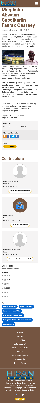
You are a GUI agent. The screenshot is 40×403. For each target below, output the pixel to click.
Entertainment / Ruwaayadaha (12, 315)
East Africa (20, 340)
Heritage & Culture (20, 348)
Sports (20, 336)
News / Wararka (9, 146)
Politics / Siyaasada (9, 306)
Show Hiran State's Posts (20, 225)
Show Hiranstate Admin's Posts (20, 191)
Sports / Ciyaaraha (26, 306)
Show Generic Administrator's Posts (20, 259)
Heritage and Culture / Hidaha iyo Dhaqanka (17, 320)
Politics (20, 332)
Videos (20, 351)
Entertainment (20, 344)
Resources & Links (20, 355)
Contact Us (20, 359)
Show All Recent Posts (11, 269)
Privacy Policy (20, 363)
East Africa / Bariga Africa (11, 311)
